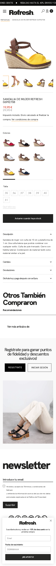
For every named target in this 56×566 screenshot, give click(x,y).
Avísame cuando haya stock (28, 218)
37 (22, 193)
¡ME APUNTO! (28, 557)
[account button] (47, 11)
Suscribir (10, 505)
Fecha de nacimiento (14, 544)
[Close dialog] (51, 521)
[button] (51, 11)
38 (30, 193)
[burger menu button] (4, 11)
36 (15, 193)
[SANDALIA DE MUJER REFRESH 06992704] (24, 143)
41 (7, 200)
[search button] (43, 11)
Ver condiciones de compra (24, 119)
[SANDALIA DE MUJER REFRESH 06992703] (24, 172)
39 (38, 193)
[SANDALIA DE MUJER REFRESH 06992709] (9, 143)
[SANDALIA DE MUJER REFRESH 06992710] (24, 157)
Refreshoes (5, 20)
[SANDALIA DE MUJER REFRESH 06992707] (9, 157)
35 (7, 193)
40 (46, 193)
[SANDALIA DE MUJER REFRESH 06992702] (39, 157)
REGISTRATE (15, 367)
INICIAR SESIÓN (39, 367)
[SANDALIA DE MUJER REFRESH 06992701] (39, 143)
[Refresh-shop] (21, 12)
